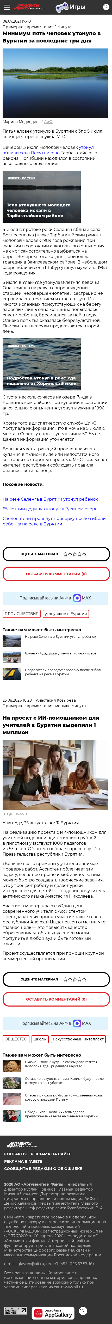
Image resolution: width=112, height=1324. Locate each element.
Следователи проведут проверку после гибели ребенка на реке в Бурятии (63, 672)
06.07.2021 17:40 (17, 21)
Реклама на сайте (51, 1154)
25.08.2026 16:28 (17, 700)
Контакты (15, 1154)
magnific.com (15, 813)
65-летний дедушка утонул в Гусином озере (60, 653)
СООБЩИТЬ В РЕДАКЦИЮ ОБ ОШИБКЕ (43, 1168)
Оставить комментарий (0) (56, 574)
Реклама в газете (23, 1161)
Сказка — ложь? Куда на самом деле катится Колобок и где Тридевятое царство (61, 1064)
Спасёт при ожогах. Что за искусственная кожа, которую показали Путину (64, 1097)
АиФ (48, 121)
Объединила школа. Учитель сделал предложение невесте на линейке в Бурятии (61, 1114)
